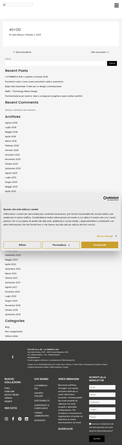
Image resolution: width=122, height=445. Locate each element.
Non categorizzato (14, 331)
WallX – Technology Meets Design (21, 91)
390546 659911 (36, 355)
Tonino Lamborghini (41, 414)
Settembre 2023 (13, 255)
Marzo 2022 (11, 273)
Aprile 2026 (10, 136)
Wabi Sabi (9, 391)
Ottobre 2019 (11, 310)
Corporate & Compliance (41, 406)
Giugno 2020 (11, 301)
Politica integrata (55, 367)
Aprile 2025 (10, 191)
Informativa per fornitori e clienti (95, 364)
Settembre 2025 (13, 168)
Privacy (69, 364)
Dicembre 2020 (12, 292)
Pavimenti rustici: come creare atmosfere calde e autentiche (34, 81)
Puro (7, 388)
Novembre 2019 (12, 305)
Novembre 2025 (13, 159)
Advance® (39, 420)
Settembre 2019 (13, 314)
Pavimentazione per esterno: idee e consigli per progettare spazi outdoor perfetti (43, 96)
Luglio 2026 (10, 127)
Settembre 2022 (13, 269)
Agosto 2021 (11, 287)
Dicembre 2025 (12, 155)
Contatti (65, 367)
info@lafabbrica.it (33, 357)
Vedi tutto (10, 408)
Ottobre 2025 (11, 164)
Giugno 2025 (11, 182)
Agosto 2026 (11, 123)
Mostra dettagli (105, 236)
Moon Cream (11, 394)
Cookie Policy (78, 364)
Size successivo (100, 52)
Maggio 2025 (11, 186)
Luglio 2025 (10, 177)
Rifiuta (22, 245)
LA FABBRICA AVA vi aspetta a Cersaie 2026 (26, 77)
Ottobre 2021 (11, 278)
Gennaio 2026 (12, 150)
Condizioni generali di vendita (37, 367)
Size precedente (22, 52)
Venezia (8, 397)
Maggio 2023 (11, 259)
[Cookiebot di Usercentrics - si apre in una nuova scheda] (106, 198)
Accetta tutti (99, 245)
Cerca (8, 59)
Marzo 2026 (11, 141)
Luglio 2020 (10, 296)
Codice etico (60, 364)
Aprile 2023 (10, 264)
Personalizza (59, 245)
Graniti (8, 401)
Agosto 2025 (11, 173)
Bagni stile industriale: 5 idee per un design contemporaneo (33, 86)
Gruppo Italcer (38, 394)
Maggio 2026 (11, 132)
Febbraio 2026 (12, 145)
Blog (7, 327)
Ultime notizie (11, 336)
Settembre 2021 (12, 282)
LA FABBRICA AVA (40, 387)
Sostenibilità (42, 400)
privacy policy (106, 431)
